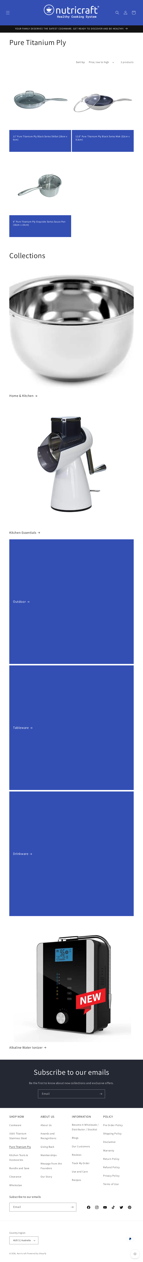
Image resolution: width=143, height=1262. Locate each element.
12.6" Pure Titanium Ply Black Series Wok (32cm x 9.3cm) (103, 138)
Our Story (46, 1176)
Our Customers (81, 1146)
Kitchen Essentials (22, 532)
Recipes (76, 1180)
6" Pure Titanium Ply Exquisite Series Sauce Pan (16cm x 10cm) (39, 223)
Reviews (76, 1154)
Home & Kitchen (21, 396)
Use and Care (80, 1171)
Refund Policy (111, 1167)
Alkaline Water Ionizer (25, 1047)
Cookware (15, 1125)
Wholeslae (15, 1185)
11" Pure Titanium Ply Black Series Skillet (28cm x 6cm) (40, 138)
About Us (46, 1125)
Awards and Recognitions (48, 1136)
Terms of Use (111, 1184)
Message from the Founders (51, 1166)
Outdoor (19, 601)
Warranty (108, 1150)
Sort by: (80, 62)
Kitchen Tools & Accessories (18, 1157)
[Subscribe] (101, 1093)
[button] (8, 13)
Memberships (49, 1155)
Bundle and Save (19, 1168)
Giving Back (47, 1146)
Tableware (21, 727)
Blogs (75, 1137)
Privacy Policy (111, 1175)
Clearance (15, 1176)
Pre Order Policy (113, 1125)
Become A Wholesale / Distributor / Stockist (85, 1127)
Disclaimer (109, 1142)
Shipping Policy (112, 1133)
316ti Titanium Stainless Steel (18, 1136)
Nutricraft (22, 1253)
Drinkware (20, 854)
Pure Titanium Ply (20, 1146)
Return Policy (111, 1159)
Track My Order (81, 1163)
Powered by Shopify (36, 1253)
